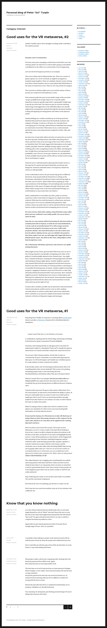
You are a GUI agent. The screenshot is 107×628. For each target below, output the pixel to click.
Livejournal (81, 37)
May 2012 (81, 224)
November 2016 (82, 136)
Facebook (81, 33)
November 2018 (82, 101)
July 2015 (80, 164)
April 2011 (81, 246)
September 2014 (82, 182)
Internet (8, 45)
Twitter (80, 38)
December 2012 (82, 211)
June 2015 (81, 166)
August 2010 (81, 260)
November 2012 (82, 213)
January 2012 (82, 231)
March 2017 (81, 129)
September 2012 (82, 217)
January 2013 (82, 210)
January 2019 (81, 97)
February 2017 (82, 131)
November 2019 (82, 80)
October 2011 (81, 236)
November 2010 (82, 255)
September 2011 (82, 238)
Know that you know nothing (32, 503)
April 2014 (81, 190)
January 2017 (81, 132)
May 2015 (81, 168)
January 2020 (82, 76)
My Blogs (8, 561)
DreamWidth (81, 31)
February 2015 (82, 173)
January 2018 (82, 118)
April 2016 (81, 148)
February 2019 (82, 96)
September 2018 (82, 104)
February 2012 (82, 229)
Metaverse (9, 48)
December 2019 (82, 78)
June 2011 (81, 243)
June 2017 (81, 124)
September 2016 (82, 139)
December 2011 (82, 232)
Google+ (80, 35)
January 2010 (82, 273)
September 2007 (83, 276)
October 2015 (81, 159)
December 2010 (82, 253)
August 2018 (81, 106)
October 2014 (82, 180)
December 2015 (82, 155)
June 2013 (81, 201)
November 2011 (82, 234)
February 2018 (82, 117)
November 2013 (82, 199)
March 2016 (81, 150)
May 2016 (81, 146)
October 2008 (82, 274)
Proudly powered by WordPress (35, 620)
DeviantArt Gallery (83, 50)
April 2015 (81, 169)
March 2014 (81, 192)
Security (14, 561)
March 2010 (81, 269)
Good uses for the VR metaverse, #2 (37, 37)
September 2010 (82, 259)
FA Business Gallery (83, 52)
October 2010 (82, 257)
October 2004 (82, 283)
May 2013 (81, 203)
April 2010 (81, 267)
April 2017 (81, 127)
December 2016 (82, 134)
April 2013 (81, 204)
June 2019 (81, 89)
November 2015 (82, 157)
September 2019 (82, 83)
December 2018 (82, 99)
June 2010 (81, 264)
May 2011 (80, 245)
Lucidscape (66, 318)
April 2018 (81, 113)
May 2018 (81, 111)
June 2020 (81, 68)
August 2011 (81, 239)
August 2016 (81, 141)
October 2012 (82, 215)
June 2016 (81, 145)
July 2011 (80, 241)
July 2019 (80, 87)
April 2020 (81, 71)
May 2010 (81, 266)
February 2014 (82, 194)
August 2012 (81, 218)
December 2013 (82, 197)
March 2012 (81, 227)
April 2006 (81, 280)
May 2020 (81, 69)
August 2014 (81, 183)
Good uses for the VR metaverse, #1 (37, 311)
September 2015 (82, 161)
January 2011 (81, 252)
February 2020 (82, 75)
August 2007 (81, 278)
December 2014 (82, 176)
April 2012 (81, 225)
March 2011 (81, 248)
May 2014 (81, 189)
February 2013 (82, 208)
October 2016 (81, 138)
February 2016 (82, 152)
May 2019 (81, 90)
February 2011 (82, 250)
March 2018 (81, 115)
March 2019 (81, 94)
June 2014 (81, 187)
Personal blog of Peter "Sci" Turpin (27, 12)
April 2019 (81, 92)
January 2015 (81, 175)
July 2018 (80, 108)
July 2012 (80, 220)
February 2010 (82, 271)
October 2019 (81, 82)
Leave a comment (11, 50)
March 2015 (81, 171)
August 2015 (81, 162)
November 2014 (82, 178)
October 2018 (82, 103)
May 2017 (80, 125)
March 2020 (81, 73)
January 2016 (81, 153)
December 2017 (82, 120)
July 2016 (80, 143)
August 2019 (81, 85)
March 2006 (81, 281)
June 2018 (81, 110)
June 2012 (81, 222)
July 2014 (80, 185)
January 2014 (82, 196)
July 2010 (80, 262)
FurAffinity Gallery (83, 54)
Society (13, 512)
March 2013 (81, 206)
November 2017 (82, 122)
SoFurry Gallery (82, 56)
